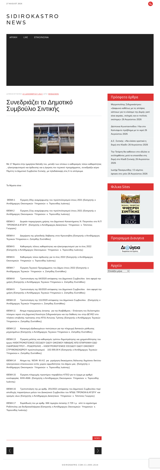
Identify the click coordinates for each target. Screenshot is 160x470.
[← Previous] (9, 450)
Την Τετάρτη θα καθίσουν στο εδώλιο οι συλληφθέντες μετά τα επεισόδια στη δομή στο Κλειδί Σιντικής (130, 155)
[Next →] (98, 450)
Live (25, 37)
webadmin (53, 94)
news (97, 438)
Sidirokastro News (33, 19)
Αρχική (13, 37)
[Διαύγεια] (130, 248)
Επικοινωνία (41, 37)
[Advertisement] (80, 64)
